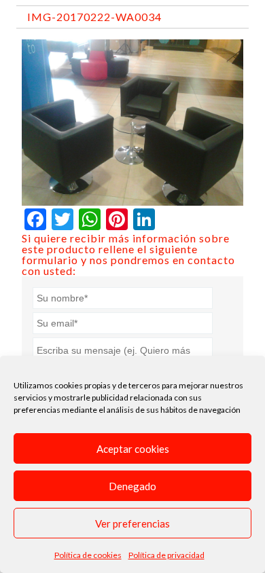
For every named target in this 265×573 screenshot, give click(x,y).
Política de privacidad (166, 555)
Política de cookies (88, 555)
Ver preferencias (132, 523)
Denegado (132, 486)
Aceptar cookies (132, 449)
